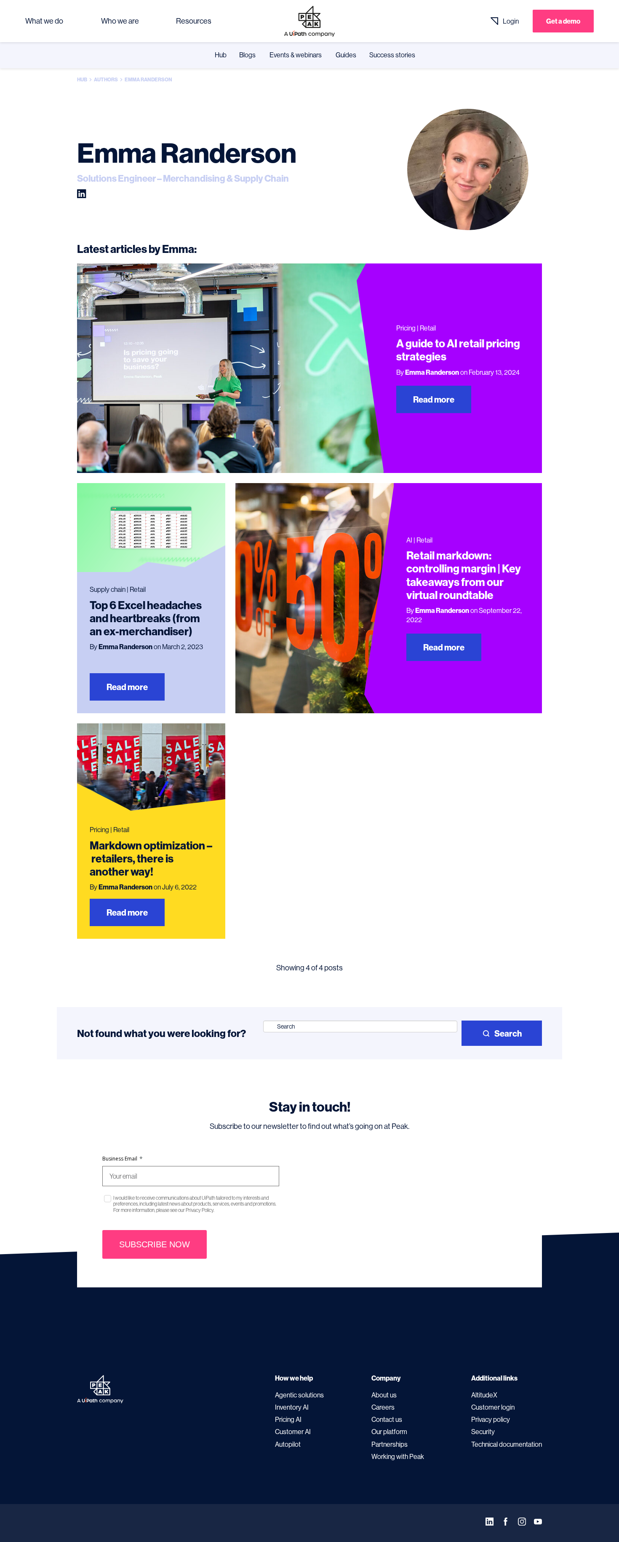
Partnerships (389, 1444)
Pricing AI (288, 1419)
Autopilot (288, 1444)
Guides (346, 54)
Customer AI (293, 1431)
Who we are (120, 21)
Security (483, 1431)
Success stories (392, 54)
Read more (433, 399)
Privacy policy (490, 1419)
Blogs (247, 54)
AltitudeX (484, 1395)
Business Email (122, 1158)
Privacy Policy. (200, 1210)
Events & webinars (295, 54)
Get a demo (563, 21)
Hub (221, 54)
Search (508, 1033)
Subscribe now (154, 1244)
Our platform (389, 1431)
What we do (44, 21)
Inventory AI (292, 1407)
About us (384, 1395)
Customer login (493, 1407)
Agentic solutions (299, 1395)
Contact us (386, 1419)
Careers (383, 1407)
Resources (193, 21)
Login (511, 21)
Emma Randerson (432, 372)
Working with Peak (397, 1456)
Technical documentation (506, 1444)
